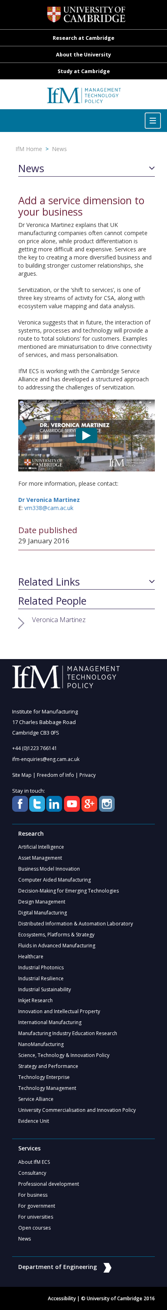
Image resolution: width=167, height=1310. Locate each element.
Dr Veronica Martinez (49, 500)
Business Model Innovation (49, 868)
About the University (83, 54)
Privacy (87, 775)
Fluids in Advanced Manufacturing (56, 945)
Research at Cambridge (83, 38)
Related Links (49, 582)
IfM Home (28, 149)
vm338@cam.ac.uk (48, 508)
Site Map (22, 775)
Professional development (48, 1183)
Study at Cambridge (84, 71)
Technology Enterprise (44, 1077)
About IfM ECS (34, 1162)
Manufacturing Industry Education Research (67, 1033)
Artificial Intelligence (41, 846)
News (59, 149)
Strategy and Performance (48, 1066)
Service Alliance (36, 1099)
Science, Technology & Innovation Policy (63, 1055)
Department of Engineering (57, 1267)
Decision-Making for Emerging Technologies (68, 890)
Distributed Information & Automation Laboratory (75, 923)
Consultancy (32, 1172)
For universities (35, 1216)
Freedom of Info (55, 775)
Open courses (34, 1227)
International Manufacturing (49, 1022)
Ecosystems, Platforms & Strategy (56, 934)
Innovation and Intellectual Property (59, 1011)
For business (32, 1194)
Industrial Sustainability (44, 989)
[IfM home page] (83, 99)
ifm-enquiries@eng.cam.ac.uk (45, 759)
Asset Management (40, 857)
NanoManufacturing (41, 1044)
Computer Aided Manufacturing (54, 879)
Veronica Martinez (59, 619)
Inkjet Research (35, 1000)
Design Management (41, 901)
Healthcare (30, 956)
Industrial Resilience (41, 978)
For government (36, 1205)
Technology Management (47, 1088)
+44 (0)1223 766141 (34, 748)
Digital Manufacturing (42, 912)
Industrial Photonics (41, 967)
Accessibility (62, 1298)
